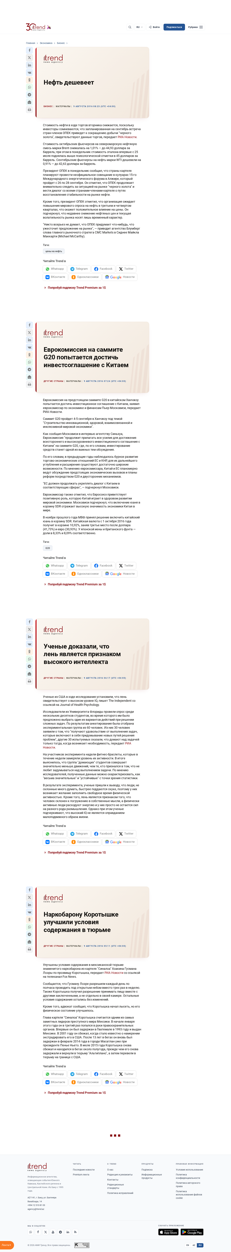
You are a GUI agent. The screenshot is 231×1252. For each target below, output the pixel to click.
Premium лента (81, 1174)
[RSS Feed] (75, 1232)
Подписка (147, 1169)
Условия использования (189, 1169)
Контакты (112, 1179)
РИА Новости (127, 137)
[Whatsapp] (31, 1232)
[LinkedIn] (68, 1232)
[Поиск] (129, 27)
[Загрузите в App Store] (168, 1232)
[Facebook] (38, 1232)
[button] (29, 50)
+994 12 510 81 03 (36, 1205)
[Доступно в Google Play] (192, 1232)
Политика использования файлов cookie (189, 1194)
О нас (110, 1169)
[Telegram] (60, 1232)
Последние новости (84, 1169)
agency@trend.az (36, 1209)
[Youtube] (53, 1232)
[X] (45, 1232)
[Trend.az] (38, 27)
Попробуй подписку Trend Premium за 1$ (76, 287)
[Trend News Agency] (37, 1167)
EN (187, 1245)
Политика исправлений (120, 1193)
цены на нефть (53, 251)
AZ (194, 1245)
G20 (47, 548)
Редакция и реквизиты (120, 1174)
